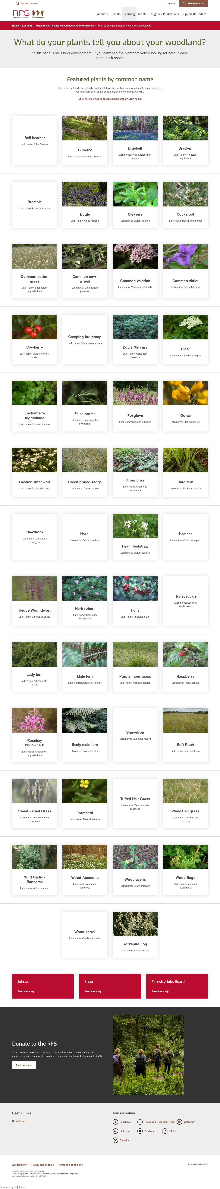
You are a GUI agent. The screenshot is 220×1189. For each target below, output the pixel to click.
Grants (142, 14)
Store (202, 14)
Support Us (189, 14)
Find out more (24, 1065)
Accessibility (19, 1164)
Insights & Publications (164, 14)
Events (116, 14)
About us (103, 14)
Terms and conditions (70, 1164)
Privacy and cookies (42, 1164)
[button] (27, 3)
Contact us (18, 1121)
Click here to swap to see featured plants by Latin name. (110, 98)
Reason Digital (202, 1164)
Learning (129, 14)
